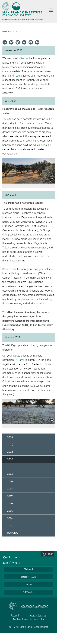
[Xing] (24, 42)
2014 (10, 518)
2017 (10, 496)
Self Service (28, 592)
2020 (10, 473)
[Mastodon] (17, 42)
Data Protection (37, 615)
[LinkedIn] (4, 42)
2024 (10, 444)
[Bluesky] (11, 42)
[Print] (37, 42)
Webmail (28, 569)
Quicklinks (10, 557)
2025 (10, 437)
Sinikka (24, 58)
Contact (28, 584)
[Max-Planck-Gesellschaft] (14, 606)
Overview (12, 532)
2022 (10, 459)
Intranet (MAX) (28, 577)
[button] (52, 180)
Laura (19, 75)
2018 (10, 488)
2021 (10, 466)
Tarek (21, 359)
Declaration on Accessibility (28, 619)
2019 (10, 481)
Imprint (15, 615)
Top (50, 554)
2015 (10, 510)
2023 (10, 451)
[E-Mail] (30, 42)
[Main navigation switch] (51, 10)
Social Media (12, 562)
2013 (10, 525)
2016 (10, 503)
